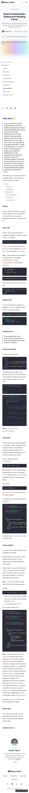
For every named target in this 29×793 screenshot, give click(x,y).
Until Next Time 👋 (8, 95)
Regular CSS (6, 75)
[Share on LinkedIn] (15, 108)
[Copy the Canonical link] (2, 108)
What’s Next (6, 91)
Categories (14, 779)
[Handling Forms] (2, 331)
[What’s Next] (2, 708)
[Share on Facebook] (11, 108)
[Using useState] (2, 544)
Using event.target (8, 81)
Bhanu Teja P (8, 31)
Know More (6, 265)
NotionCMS (13, 776)
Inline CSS (6, 72)
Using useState (7, 88)
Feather (5, 776)
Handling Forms (7, 78)
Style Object (21, 251)
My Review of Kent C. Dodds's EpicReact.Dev (16, 36)
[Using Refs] (2, 437)
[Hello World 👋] (2, 118)
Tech (4, 36)
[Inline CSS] (2, 227)
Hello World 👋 (5, 65)
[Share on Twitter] (7, 108)
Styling (5, 68)
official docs (12, 699)
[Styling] (2, 205)
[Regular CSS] (2, 299)
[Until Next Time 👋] (2, 727)
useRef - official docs (15, 536)
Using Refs (6, 85)
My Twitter (23, 776)
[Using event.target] (2, 348)
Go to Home (15, 9)
